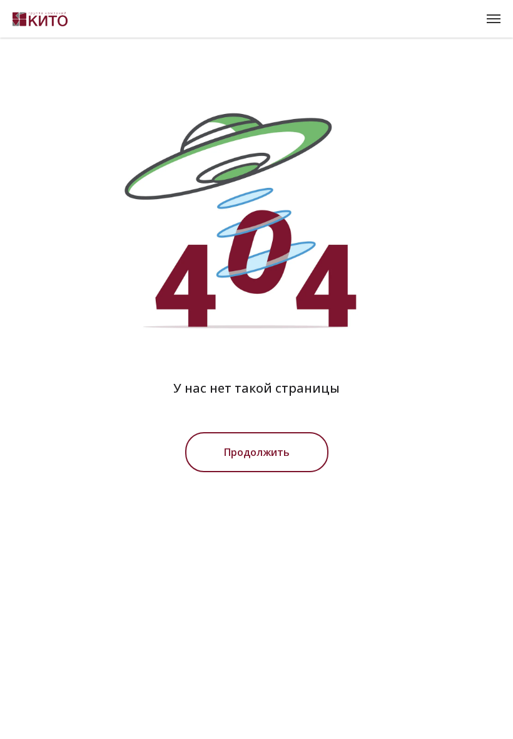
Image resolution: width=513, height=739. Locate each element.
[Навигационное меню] (493, 18)
